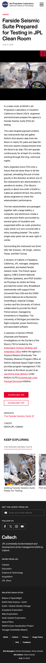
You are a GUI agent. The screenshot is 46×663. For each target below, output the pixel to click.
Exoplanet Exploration (12, 609)
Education (7, 568)
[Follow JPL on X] (11, 526)
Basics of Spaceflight (12, 598)
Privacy (25, 637)
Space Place (7, 621)
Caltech (15, 637)
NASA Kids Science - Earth (14, 602)
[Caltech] (9, 537)
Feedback (27, 642)
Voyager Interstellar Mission (15, 629)
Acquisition (7, 576)
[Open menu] (42, 4)
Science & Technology (12, 572)
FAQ (17, 642)
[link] (23, 75)
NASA (5, 637)
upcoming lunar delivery (16, 373)
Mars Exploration (10, 613)
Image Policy (37, 637)
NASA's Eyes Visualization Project (18, 625)
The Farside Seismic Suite (18, 447)
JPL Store (6, 580)
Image (5, 14)
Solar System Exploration (14, 617)
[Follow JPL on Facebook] (5, 526)
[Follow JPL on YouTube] (22, 526)
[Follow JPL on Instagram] (16, 526)
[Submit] (5, 512)
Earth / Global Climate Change (16, 605)
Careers (5, 564)
